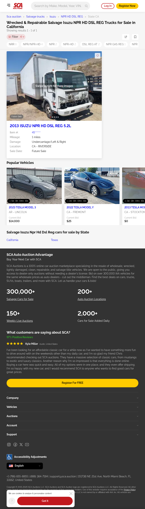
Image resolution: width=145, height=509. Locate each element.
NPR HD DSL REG (72, 16)
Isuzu (53, 16)
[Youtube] (27, 444)
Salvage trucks (35, 16)
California (12, 240)
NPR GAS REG (116, 44)
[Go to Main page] (17, 6)
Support (12, 434)
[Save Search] (135, 37)
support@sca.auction (63, 476)
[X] (21, 444)
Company (13, 397)
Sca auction (14, 16)
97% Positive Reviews (20, 337)
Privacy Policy (129, 490)
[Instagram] (9, 444)
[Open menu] (8, 5)
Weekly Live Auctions (20, 320)
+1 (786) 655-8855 (17, 476)
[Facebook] (15, 444)
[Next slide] (95, 86)
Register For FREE (72, 382)
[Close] (71, 493)
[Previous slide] (13, 86)
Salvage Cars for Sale (20, 299)
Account (12, 425)
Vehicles (12, 406)
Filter (17, 36)
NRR (13, 44)
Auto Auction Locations (92, 299)
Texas (54, 240)
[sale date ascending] (125, 37)
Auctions (12, 416)
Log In (108, 5)
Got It (45, 500)
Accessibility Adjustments (30, 456)
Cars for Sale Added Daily (94, 320)
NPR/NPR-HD (33, 44)
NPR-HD (69, 44)
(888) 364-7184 (39, 476)
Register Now (127, 5)
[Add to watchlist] (97, 56)
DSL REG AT (91, 44)
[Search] (86, 6)
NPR (53, 44)
